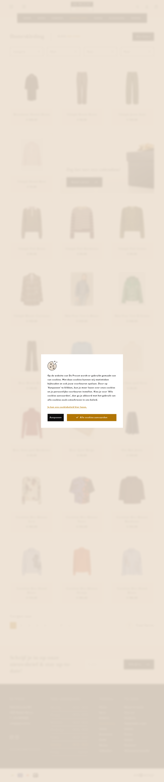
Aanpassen (56, 417)
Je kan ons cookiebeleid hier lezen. (67, 406)
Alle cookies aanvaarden (93, 417)
